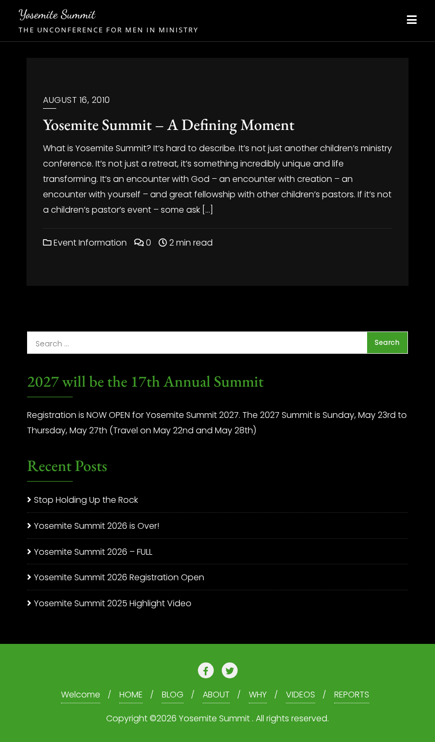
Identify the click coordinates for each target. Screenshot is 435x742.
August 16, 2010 (76, 100)
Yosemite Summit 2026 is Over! (96, 526)
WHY (258, 694)
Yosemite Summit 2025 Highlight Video (113, 603)
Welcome (80, 694)
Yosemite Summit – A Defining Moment (168, 124)
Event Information (89, 243)
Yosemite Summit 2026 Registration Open (119, 577)
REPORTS (351, 694)
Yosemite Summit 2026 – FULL (93, 552)
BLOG (173, 694)
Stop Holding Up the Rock (86, 500)
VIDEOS (300, 694)
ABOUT (216, 694)
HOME (131, 694)
